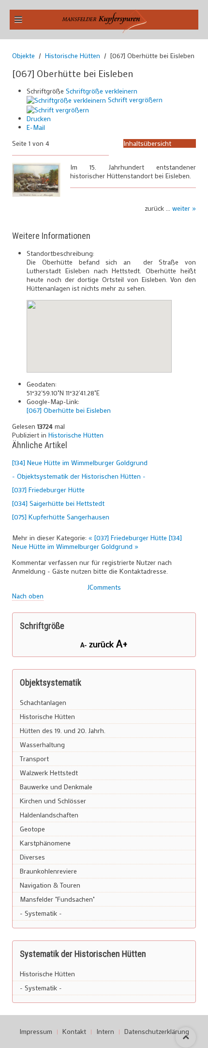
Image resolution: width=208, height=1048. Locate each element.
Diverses (32, 856)
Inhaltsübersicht (147, 143)
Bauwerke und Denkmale (56, 786)
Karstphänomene (45, 842)
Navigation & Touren (50, 885)
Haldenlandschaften (49, 814)
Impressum (35, 1031)
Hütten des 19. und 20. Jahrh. (62, 730)
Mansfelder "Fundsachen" (57, 899)
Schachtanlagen (43, 702)
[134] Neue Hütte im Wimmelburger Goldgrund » (97, 542)
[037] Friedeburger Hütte (48, 489)
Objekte (23, 55)
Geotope (32, 828)
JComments (104, 587)
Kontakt (74, 1031)
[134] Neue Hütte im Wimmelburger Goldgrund (80, 462)
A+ (122, 643)
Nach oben (28, 595)
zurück (102, 644)
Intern (105, 1031)
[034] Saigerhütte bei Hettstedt (58, 503)
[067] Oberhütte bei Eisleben (69, 410)
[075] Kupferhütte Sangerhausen (60, 516)
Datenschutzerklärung (156, 1031)
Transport (34, 758)
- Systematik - (41, 913)
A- (84, 644)
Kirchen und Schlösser (53, 800)
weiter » (184, 208)
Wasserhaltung (42, 744)
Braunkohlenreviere (48, 871)
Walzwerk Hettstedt (49, 772)
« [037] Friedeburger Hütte (129, 537)
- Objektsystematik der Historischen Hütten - (79, 476)
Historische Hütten (72, 55)
